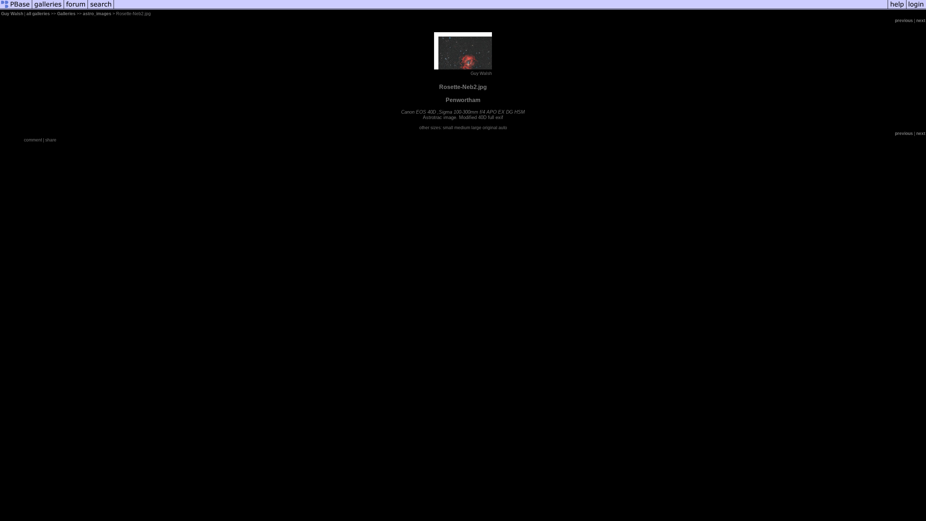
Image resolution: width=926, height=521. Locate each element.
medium (462, 127)
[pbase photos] (16, 8)
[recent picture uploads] (48, 8)
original (490, 127)
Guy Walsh (12, 13)
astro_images (97, 13)
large (476, 127)
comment (33, 140)
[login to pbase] (916, 8)
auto (502, 127)
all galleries (38, 13)
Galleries (66, 13)
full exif (495, 117)
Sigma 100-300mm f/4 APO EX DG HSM (482, 112)
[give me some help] (897, 8)
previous (904, 20)
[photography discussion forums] (76, 8)
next (920, 20)
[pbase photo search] (101, 8)
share (50, 140)
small (448, 127)
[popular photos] (501, 8)
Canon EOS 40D (418, 112)
